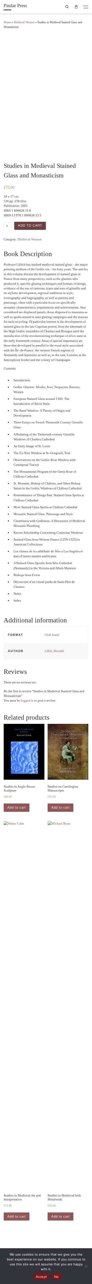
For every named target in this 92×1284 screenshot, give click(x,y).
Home (7, 22)
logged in (27, 700)
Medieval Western (24, 22)
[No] (85, 1266)
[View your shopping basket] (76, 6)
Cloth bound (52, 635)
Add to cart (30, 225)
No (56, 1277)
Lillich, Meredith (54, 651)
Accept (41, 1277)
